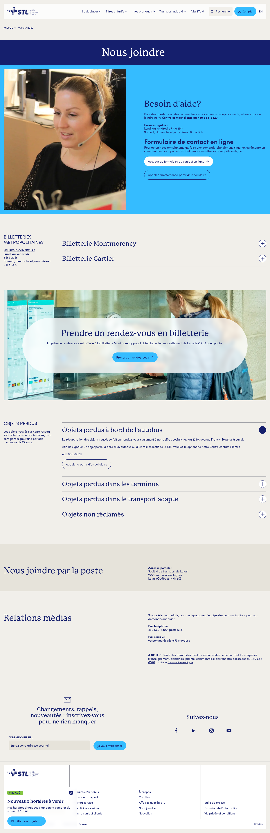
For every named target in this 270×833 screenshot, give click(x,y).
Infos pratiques (142, 11)
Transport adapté (171, 11)
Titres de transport (85, 797)
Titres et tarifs (115, 11)
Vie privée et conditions (219, 813)
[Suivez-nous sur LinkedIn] (194, 731)
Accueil (8, 27)
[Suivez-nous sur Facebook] (176, 731)
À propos (145, 792)
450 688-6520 (72, 454)
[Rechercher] (212, 11)
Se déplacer (90, 11)
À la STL (196, 11)
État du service (83, 802)
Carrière (144, 797)
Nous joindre (147, 808)
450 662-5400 (158, 630)
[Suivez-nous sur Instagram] (211, 731)
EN (261, 11)
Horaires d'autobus (86, 792)
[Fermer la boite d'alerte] (71, 793)
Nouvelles (145, 813)
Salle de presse (214, 802)
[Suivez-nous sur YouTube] (229, 731)
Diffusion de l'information (221, 808)
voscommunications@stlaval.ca (169, 640)
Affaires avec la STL (152, 802)
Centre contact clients (87, 813)
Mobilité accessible (86, 808)
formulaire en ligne (180, 662)
